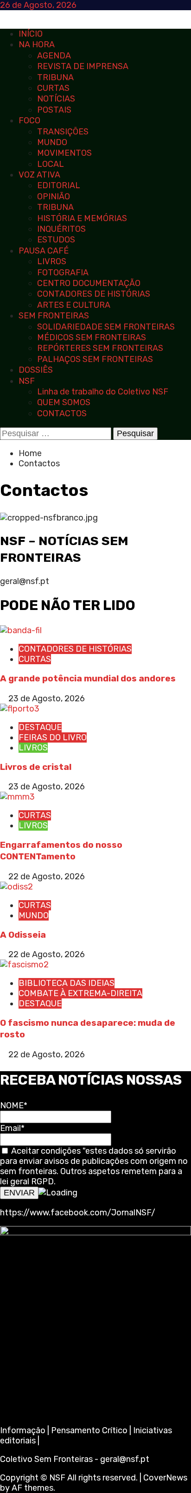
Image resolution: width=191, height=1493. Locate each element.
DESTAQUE (40, 727)
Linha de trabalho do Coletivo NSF (102, 392)
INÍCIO (31, 34)
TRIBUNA (55, 77)
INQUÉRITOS (61, 229)
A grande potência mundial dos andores (88, 678)
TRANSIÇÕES (63, 132)
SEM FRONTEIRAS (54, 316)
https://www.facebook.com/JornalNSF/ (77, 1212)
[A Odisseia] (16, 887)
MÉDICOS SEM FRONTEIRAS (91, 337)
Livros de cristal (35, 767)
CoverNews (165, 1478)
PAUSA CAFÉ (44, 251)
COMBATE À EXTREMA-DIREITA (80, 993)
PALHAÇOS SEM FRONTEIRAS (95, 359)
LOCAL (50, 164)
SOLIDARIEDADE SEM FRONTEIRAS (106, 327)
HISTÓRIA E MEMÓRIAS (82, 218)
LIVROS (51, 261)
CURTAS (53, 88)
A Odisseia (23, 934)
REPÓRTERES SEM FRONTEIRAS (100, 348)
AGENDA (54, 56)
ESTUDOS (56, 240)
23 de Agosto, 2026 (46, 698)
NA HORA (37, 44)
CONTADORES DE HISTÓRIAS (93, 294)
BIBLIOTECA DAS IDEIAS (67, 983)
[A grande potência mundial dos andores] (21, 630)
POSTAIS (54, 110)
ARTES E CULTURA (73, 305)
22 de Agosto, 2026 (46, 876)
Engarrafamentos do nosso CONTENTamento (61, 850)
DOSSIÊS (36, 370)
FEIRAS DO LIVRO (53, 737)
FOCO (29, 120)
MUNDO (52, 142)
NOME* (13, 1105)
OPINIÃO (53, 196)
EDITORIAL (58, 185)
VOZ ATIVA (39, 175)
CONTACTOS (62, 413)
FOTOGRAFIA (63, 272)
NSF (27, 381)
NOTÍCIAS (56, 99)
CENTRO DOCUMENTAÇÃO (88, 283)
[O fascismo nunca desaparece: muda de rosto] (24, 964)
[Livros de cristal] (19, 709)
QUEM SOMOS (63, 402)
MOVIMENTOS (64, 153)
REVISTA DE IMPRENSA (82, 66)
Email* (12, 1128)
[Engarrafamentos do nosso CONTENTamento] (17, 797)
